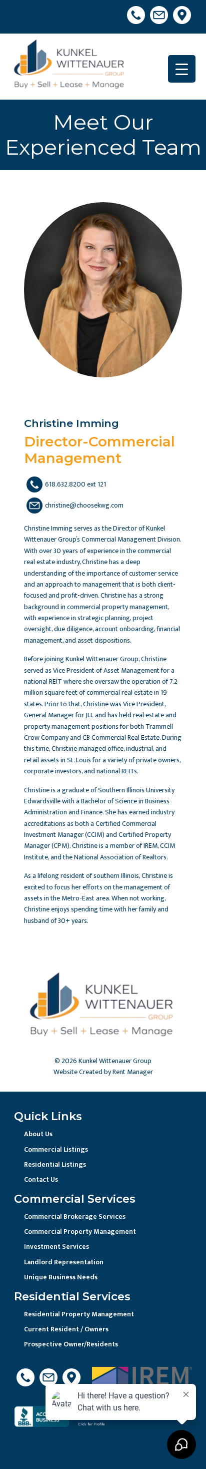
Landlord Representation (64, 1262)
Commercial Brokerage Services (75, 1216)
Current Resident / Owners (66, 1329)
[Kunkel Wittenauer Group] (70, 66)
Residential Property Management (79, 1314)
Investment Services (56, 1246)
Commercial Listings (56, 1149)
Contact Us (41, 1179)
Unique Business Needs (61, 1277)
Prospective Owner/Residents (71, 1344)
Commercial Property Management (80, 1231)
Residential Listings (55, 1164)
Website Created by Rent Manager (103, 1072)
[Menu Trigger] (182, 69)
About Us (38, 1134)
